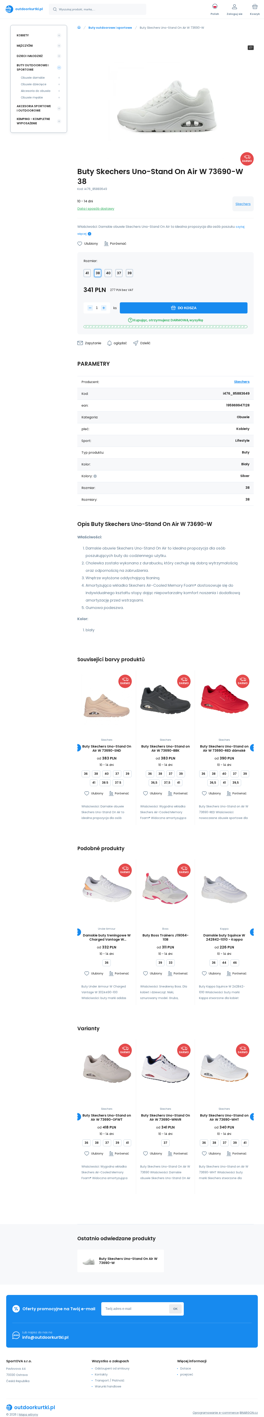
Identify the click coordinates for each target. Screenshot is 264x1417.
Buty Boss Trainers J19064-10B (166, 937)
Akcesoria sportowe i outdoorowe (34, 108)
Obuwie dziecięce (33, 84)
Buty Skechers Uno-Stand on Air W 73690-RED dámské (224, 748)
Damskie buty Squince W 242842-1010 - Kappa (224, 937)
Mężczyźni (25, 46)
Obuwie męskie (32, 97)
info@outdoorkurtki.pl (45, 1337)
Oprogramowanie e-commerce (216, 1413)
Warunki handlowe (108, 1386)
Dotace (185, 1368)
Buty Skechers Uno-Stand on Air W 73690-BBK (165, 748)
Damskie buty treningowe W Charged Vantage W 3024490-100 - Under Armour (107, 937)
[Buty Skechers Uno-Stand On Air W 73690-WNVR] (165, 1069)
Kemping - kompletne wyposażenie (33, 121)
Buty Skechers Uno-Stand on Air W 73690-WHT (224, 1117)
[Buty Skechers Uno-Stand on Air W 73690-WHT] (224, 1069)
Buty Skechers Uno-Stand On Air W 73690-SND (106, 748)
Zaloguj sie (175, 1309)
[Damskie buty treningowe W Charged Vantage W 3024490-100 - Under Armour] (106, 889)
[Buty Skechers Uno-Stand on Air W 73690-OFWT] (106, 1069)
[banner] (24, 9)
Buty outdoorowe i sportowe (110, 28)
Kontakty (101, 1374)
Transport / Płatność (110, 1380)
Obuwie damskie (33, 78)
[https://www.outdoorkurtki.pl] (79, 27)
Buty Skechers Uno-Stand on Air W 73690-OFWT (106, 1117)
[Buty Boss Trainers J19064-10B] (165, 889)
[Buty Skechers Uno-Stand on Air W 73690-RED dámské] (224, 700)
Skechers (243, 204)
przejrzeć (186, 1374)
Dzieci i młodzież (30, 56)
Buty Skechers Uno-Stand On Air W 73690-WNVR (165, 1117)
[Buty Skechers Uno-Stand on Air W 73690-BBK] (165, 700)
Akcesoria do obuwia (35, 91)
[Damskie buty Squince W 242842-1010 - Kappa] (224, 889)
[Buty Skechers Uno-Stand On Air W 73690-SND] (106, 700)
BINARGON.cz (249, 1413)
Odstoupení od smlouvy (112, 1368)
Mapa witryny (28, 1414)
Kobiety (23, 35)
